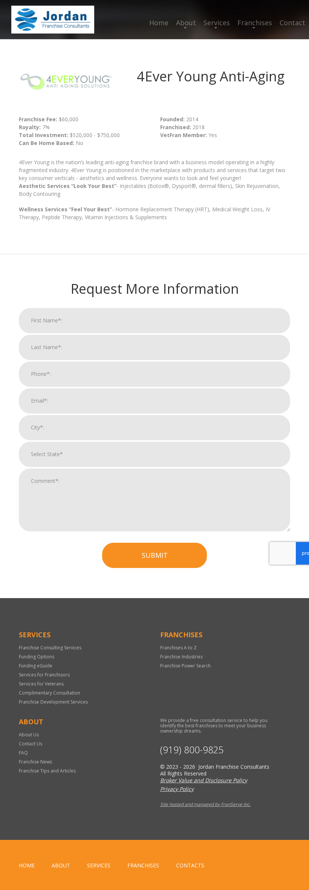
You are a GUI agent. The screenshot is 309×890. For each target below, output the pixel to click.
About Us (29, 734)
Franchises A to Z (178, 647)
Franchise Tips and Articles (47, 771)
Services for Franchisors (44, 675)
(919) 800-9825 (192, 749)
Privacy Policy (177, 788)
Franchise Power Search (185, 666)
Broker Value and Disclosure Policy (203, 780)
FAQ (23, 753)
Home (158, 22)
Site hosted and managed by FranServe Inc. (205, 804)
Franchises (254, 22)
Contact (292, 22)
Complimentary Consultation (49, 693)
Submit (155, 555)
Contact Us (30, 743)
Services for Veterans (41, 684)
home (27, 865)
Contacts (190, 865)
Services (216, 22)
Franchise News (35, 762)
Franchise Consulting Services (50, 647)
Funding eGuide (35, 666)
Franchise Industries (181, 656)
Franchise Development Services (53, 702)
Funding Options (36, 656)
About (186, 22)
